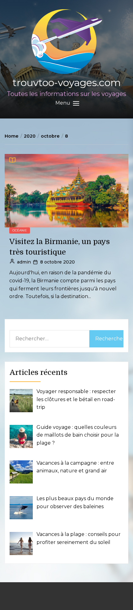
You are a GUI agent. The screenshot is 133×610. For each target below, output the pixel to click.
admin (24, 262)
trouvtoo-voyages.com (66, 83)
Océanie (19, 230)
